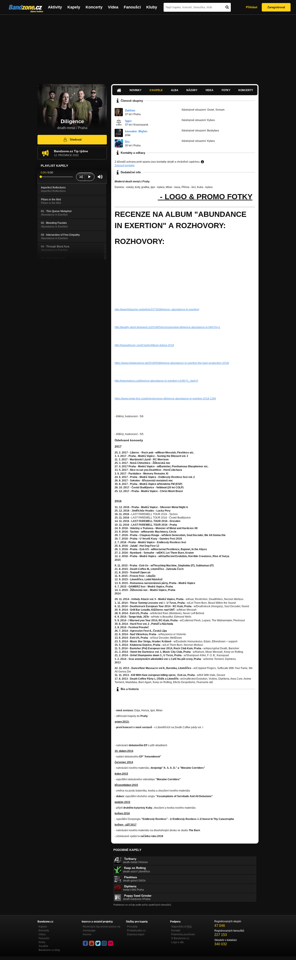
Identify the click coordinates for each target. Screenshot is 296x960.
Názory (191, 90)
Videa (113, 7)
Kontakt (175, 930)
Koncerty (94, 7)
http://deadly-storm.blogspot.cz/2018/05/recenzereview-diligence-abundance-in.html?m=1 (167, 327)
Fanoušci (132, 7)
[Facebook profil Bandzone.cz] (85, 943)
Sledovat (75, 139)
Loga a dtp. (177, 942)
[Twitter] (98, 943)
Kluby (151, 7)
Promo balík (136, 196)
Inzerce (87, 934)
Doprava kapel (135, 934)
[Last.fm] (110, 943)
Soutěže (43, 946)
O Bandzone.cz (180, 938)
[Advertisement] (148, 47)
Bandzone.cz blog (49, 950)
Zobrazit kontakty (125, 165)
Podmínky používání (183, 934)
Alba (174, 90)
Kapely (73, 7)
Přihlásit (251, 7)
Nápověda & (181, 926)
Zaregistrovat (276, 7)
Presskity (132, 926)
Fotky (226, 90)
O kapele (156, 90)
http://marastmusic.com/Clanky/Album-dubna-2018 (144, 345)
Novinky (135, 90)
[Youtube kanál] (91, 943)
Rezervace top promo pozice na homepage (101, 928)
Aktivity (55, 7)
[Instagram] (104, 943)
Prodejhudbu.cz (136, 930)
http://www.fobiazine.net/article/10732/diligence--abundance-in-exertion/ (157, 309)
